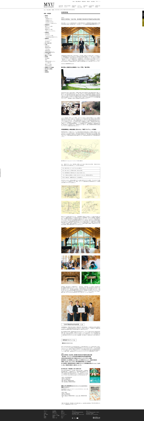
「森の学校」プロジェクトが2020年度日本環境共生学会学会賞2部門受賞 (76, 356)
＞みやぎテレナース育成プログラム (51, 23)
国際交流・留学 (54, 412)
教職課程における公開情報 (49, 67)
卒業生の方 (88, 1)
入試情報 (74, 6)
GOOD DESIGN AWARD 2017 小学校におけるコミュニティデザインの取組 (76, 358)
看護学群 (46, 15)
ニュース (67, 6)
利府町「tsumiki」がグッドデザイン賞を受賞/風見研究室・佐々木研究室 (76, 361)
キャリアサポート (54, 413)
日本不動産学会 (63, 327)
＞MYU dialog (47, 49)
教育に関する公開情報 (48, 68)
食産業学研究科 (47, 50)
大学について (61, 6)
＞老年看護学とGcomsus (49, 21)
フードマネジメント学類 (49, 35)
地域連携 (91, 6)
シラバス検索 (47, 53)
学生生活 (97, 6)
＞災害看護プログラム (48, 20)
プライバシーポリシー (64, 414)
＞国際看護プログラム (48, 18)
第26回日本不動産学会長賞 (89, 24)
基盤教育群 (47, 38)
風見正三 (93, 23)
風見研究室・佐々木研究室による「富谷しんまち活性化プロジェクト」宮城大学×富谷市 (79, 359)
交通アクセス (63, 412)
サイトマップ (63, 415)
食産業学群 (47, 32)
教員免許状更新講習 (48, 65)
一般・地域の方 (93, 1)
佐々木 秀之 (66, 381)
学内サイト (97, 1)
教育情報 (46, 56)
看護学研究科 (47, 46)
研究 (85, 6)
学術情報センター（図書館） (56, 415)
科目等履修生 (47, 58)
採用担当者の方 (84, 1)
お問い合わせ (63, 413)
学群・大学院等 (79, 6)
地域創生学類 (47, 27)
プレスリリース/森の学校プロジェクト (67, 63)
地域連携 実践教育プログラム (50, 52)
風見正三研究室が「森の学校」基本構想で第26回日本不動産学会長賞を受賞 (76, 354)
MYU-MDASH (47, 41)
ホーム (45, 9)
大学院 (46, 44)
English (74, 1)
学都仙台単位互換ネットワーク (50, 61)
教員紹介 (46, 70)
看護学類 (46, 17)
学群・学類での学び (48, 43)
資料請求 (143, 15)
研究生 (46, 59)
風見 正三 (64, 343)
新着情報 (53, 9)
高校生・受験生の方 (78, 1)
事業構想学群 (47, 24)
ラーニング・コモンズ (55, 414)
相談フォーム (143, 22)
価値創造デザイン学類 (48, 29)
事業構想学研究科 (48, 47)
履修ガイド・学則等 (48, 55)
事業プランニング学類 (48, 26)
